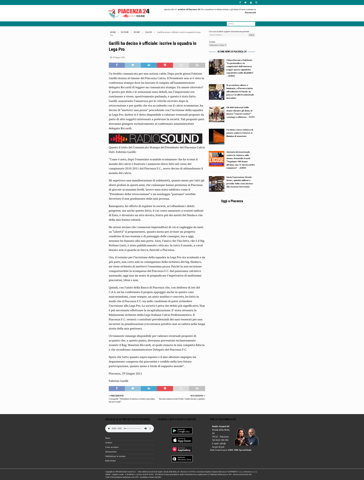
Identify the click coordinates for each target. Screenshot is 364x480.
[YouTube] (250, 2)
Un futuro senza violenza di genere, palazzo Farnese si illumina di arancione (239, 132)
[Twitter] (245, 2)
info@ (223, 443)
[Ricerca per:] (241, 23)
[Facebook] (240, 2)
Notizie (125, 32)
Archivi (212, 41)
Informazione (111, 451)
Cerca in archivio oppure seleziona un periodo (229, 31)
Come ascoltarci (112, 447)
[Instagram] (256, 2)
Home (107, 438)
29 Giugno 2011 (118, 57)
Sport (137, 32)
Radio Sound (110, 460)
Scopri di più (218, 446)
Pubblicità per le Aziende (115, 456)
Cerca (251, 35)
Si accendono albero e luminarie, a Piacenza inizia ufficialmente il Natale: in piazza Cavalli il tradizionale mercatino (240, 91)
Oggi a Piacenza (232, 201)
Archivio (108, 442)
